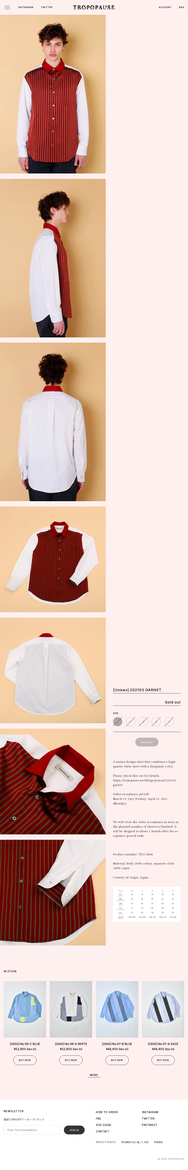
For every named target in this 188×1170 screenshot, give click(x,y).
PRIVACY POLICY (106, 1142)
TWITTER (46, 7)
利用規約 (158, 1142)
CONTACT (102, 1131)
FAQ (98, 1118)
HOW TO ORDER (107, 1112)
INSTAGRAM (25, 7)
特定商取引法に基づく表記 (135, 1142)
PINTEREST (149, 1124)
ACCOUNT (165, 7)
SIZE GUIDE (103, 1124)
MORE (94, 1075)
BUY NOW (25, 1060)
